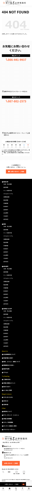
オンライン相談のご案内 (10, 426)
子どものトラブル (8, 193)
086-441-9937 (17, 60)
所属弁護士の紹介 (8, 358)
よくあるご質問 (7, 390)
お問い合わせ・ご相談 (17, 171)
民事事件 (5, 209)
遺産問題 (5, 187)
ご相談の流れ (7, 379)
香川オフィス (16, 97)
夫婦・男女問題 (7, 184)
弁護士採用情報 (7, 419)
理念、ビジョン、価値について (11, 361)
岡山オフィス (16, 56)
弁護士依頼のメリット (9, 383)
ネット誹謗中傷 (7, 190)
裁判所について (7, 411)
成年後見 (5, 219)
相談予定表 (6, 369)
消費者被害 (6, 196)
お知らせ (5, 401)
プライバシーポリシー (9, 429)
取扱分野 (5, 182)
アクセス (5, 372)
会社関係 (5, 212)
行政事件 (5, 216)
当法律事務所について (9, 354)
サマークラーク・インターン (11, 415)
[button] (28, 259)
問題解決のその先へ (8, 365)
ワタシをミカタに (8, 397)
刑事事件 (5, 206)
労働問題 (5, 203)
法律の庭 (5, 404)
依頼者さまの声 (7, 309)
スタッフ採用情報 (8, 422)
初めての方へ (7, 386)
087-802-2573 (17, 101)
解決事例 (5, 266)
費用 (4, 224)
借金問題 (5, 200)
